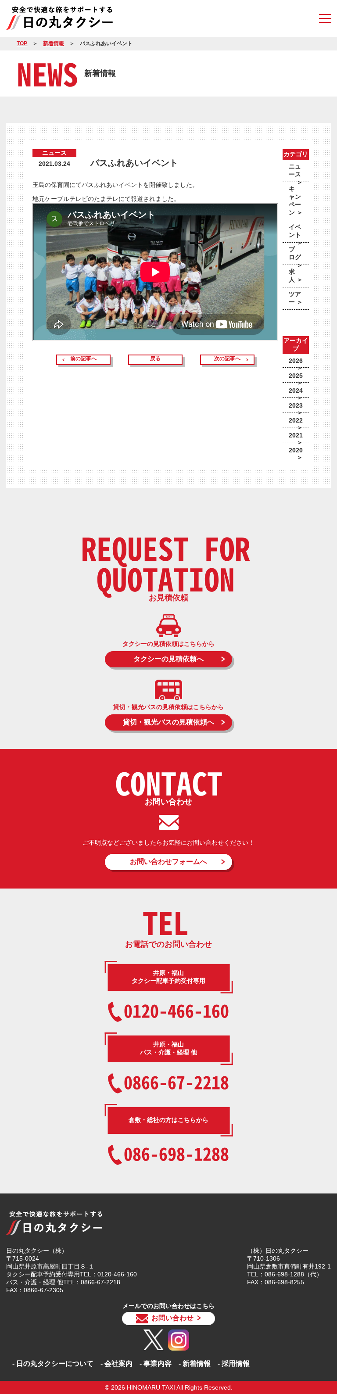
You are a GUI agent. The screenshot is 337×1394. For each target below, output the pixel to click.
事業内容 (157, 1363)
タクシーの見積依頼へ (168, 659)
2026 (296, 360)
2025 (296, 375)
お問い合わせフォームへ (168, 861)
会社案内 (118, 1363)
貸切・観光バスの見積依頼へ (168, 722)
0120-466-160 (176, 1010)
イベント (295, 230)
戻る (155, 358)
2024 (296, 390)
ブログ (295, 253)
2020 (296, 450)
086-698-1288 (176, 1153)
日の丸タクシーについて (54, 1363)
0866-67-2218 (176, 1082)
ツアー (295, 297)
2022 (296, 420)
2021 (296, 435)
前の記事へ (83, 358)
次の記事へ (227, 358)
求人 (292, 275)
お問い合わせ (172, 1318)
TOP (22, 43)
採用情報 (236, 1363)
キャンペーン (295, 200)
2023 (296, 405)
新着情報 (53, 43)
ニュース (295, 170)
